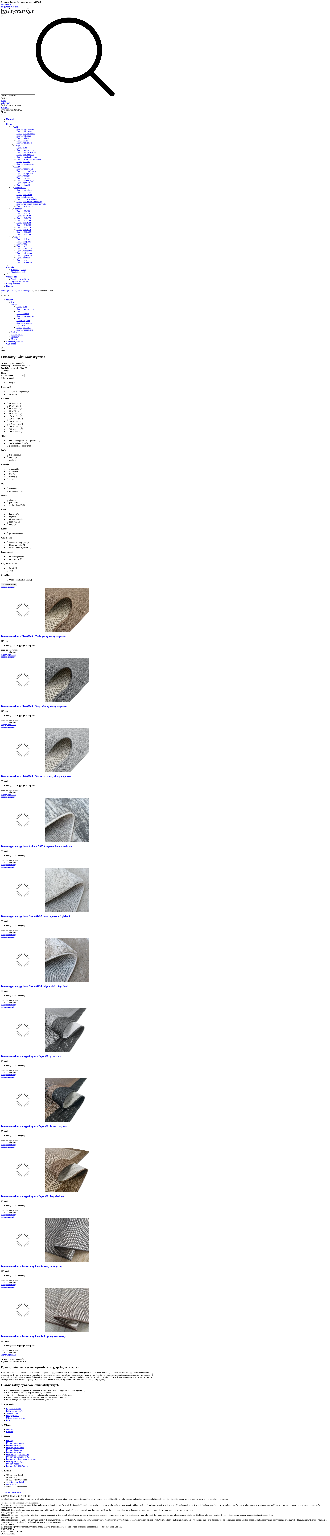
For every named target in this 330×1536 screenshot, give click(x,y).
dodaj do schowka (8, 652)
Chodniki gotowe (18, 269)
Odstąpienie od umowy (15, 1418)
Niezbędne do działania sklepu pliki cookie (21, 1503)
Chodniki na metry (19, 272)
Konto (3, 100)
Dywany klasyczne (24, 131)
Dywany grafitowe (24, 255)
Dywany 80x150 (23, 213)
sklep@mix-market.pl (10, 7)
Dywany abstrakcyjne (25, 164)
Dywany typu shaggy (25, 180)
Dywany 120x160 (23, 216)
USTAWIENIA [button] (7, 1529)
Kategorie (5, 295)
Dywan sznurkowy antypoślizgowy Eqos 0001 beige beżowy (32, 1196)
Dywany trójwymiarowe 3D (17, 1457)
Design (17, 145)
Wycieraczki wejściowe (21, 279)
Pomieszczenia (20, 188)
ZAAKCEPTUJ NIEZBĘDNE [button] (14, 1531)
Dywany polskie (23, 183)
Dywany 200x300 (23, 234)
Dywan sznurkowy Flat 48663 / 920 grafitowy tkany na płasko (34, 706)
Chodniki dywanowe (14, 341)
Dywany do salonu (24, 190)
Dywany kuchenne (14, 1452)
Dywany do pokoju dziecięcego (29, 201)
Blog (8, 1420)
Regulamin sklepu (13, 1409)
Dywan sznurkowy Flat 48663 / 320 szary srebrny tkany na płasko (36, 776)
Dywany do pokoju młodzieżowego (31, 204)
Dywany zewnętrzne (24, 206)
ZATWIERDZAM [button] (8, 1524)
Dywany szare (22, 244)
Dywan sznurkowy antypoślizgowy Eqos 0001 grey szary (31, 1056)
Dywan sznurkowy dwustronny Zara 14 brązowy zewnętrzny (33, 1336)
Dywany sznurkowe (24, 169)
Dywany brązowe (23, 241)
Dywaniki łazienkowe (25, 197)
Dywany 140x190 (23, 223)
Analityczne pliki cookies (11, 1513)
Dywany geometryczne (25, 150)
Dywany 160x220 (23, 227)
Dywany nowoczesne (25, 129)
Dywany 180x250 (23, 232)
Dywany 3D (21, 148)
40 (23, 368)
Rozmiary (18, 209)
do (23, 375)
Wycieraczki (11, 344)
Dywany (9, 300)
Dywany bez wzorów (15, 1447)
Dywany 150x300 (23, 225)
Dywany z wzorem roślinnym (28, 159)
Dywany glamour (23, 136)
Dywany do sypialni (24, 192)
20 (21, 368)
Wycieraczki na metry (20, 281)
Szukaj (4, 98)
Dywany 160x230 (23, 230)
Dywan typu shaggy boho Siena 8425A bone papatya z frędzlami (35, 916)
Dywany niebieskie (24, 253)
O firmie (9, 1429)
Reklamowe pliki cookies (11, 1517)
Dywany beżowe (23, 239)
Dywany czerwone (24, 248)
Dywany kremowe (24, 251)
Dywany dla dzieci (24, 143)
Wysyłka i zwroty (13, 1413)
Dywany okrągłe (23, 176)
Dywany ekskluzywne (25, 133)
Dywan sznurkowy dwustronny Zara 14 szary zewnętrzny (31, 1266)
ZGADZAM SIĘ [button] (8, 1534)
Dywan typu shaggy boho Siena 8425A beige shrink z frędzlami (34, 986)
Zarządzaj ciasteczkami (11, 1492)
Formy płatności (12, 1416)
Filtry (3, 351)
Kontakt (9, 1431)
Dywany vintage (23, 138)
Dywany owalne (23, 178)
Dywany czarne (22, 260)
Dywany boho (22, 140)
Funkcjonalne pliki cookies (12, 1508)
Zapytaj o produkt (8, 654)
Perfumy (9, 1441)
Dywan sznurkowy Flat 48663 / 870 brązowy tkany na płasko (33, 636)
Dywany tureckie (23, 185)
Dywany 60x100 (23, 211)
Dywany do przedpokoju (26, 199)
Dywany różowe (23, 258)
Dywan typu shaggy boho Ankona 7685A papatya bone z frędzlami (36, 846)
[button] (8, 378)
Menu (3, 112)
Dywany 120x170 (23, 218)
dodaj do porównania (9, 650)
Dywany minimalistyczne (26, 157)
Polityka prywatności (14, 1411)
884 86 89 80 (6, 4)
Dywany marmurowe (25, 155)
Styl (16, 126)
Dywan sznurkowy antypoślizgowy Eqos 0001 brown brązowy (34, 1126)
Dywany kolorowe (24, 262)
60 (26, 368)
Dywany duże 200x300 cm (17, 1466)
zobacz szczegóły (8, 587)
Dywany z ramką (23, 162)
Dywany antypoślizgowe (26, 171)
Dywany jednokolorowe (26, 152)
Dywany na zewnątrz (15, 1461)
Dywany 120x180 (23, 220)
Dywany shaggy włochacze (17, 1454)
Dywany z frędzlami (24, 173)
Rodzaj (17, 166)
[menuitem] (100, 119)
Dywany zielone (23, 246)
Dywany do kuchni (24, 194)
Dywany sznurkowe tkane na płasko (21, 1459)
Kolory (17, 237)
